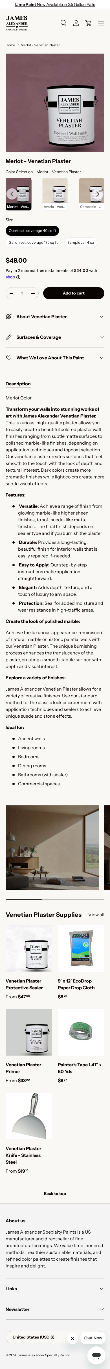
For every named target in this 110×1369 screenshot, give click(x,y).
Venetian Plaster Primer (23, 1068)
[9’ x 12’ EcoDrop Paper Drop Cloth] (81, 948)
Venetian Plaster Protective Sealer (24, 984)
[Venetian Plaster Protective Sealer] (29, 948)
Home (10, 45)
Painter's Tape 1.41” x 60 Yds (80, 1068)
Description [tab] (18, 383)
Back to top (55, 1193)
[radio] (55, 194)
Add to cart (74, 293)
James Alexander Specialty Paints (44, 1355)
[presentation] (12, 194)
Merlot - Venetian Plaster (40, 45)
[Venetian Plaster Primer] (29, 1032)
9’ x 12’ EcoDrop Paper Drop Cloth (76, 984)
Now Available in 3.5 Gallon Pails (55, 4)
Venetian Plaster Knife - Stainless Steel (23, 1155)
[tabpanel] (55, 590)
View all (96, 914)
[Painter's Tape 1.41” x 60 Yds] (81, 1032)
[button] (88, 23)
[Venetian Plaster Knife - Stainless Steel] (29, 1116)
